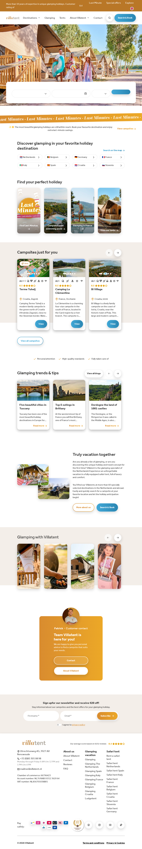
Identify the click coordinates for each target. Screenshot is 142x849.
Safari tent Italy (114, 774)
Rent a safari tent (113, 757)
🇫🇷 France (107, 157)
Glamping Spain (93, 771)
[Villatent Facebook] (88, 825)
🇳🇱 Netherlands (27, 157)
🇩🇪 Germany (81, 157)
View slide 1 (29, 273)
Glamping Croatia (90, 793)
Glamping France (94, 779)
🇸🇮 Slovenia (108, 165)
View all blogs (94, 373)
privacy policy (78, 724)
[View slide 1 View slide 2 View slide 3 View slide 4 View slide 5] (69, 268)
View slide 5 (38, 273)
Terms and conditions (93, 843)
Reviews (67, 764)
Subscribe (106, 716)
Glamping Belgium (90, 785)
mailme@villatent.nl (31, 768)
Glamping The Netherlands (92, 765)
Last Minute (95, 2)
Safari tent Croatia (112, 795)
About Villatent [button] (78, 17)
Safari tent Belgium (112, 788)
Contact (98, 17)
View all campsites (30, 341)
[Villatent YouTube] (110, 825)
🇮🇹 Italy (23, 165)
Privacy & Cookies (115, 843)
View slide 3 (34, 273)
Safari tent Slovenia (112, 802)
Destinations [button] (30, 17)
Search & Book (125, 17)
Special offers (113, 2)
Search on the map (112, 150)
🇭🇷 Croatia (80, 165)
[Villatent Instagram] (99, 825)
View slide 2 (32, 273)
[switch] (59, 725)
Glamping (50, 17)
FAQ (65, 768)
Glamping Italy (92, 775)
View (41, 324)
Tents (62, 17)
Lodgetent (91, 798)
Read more (39, 425)
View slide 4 (36, 273)
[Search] (109, 18)
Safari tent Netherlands (113, 765)
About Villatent (71, 670)
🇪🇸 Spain (51, 165)
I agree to (73, 724)
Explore (129, 2)
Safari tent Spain (115, 770)
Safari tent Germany (112, 810)
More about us (83, 507)
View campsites (125, 128)
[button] (132, 8)
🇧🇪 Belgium (52, 157)
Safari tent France (112, 781)
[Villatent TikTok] (121, 825)
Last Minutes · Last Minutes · (74, 118)
